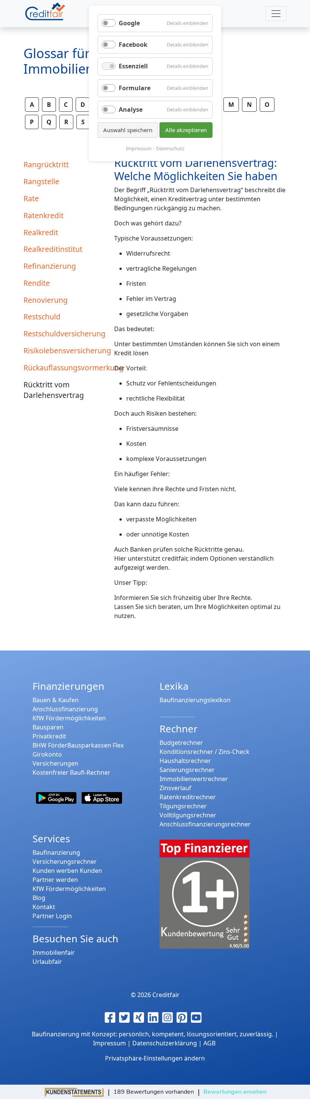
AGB (209, 1043)
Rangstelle (41, 181)
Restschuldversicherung (64, 333)
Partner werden (55, 880)
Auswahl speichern (127, 130)
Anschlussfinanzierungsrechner (205, 824)
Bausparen (48, 727)
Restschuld (41, 316)
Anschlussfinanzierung (65, 709)
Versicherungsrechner (65, 861)
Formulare (134, 88)
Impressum (139, 148)
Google (129, 23)
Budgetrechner (181, 742)
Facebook (133, 44)
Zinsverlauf (175, 788)
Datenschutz (170, 148)
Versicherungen (55, 763)
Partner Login (52, 916)
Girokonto (47, 754)
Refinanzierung (49, 266)
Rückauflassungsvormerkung (64, 367)
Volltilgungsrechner (188, 815)
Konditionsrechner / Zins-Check (205, 752)
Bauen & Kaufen (56, 700)
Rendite (36, 283)
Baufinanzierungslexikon (195, 700)
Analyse (131, 109)
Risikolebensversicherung (64, 350)
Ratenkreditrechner (188, 797)
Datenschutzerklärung (164, 1043)
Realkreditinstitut (52, 249)
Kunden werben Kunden (67, 870)
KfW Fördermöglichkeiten (69, 718)
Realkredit (40, 232)
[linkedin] (155, 1017)
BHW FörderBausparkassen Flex (78, 745)
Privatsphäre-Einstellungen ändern (155, 1058)
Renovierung (45, 300)
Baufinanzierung (56, 852)
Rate (31, 198)
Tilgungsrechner (183, 806)
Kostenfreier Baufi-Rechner (71, 772)
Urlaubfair (47, 961)
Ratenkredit (43, 215)
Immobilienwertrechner (194, 779)
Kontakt (44, 907)
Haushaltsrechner (185, 761)
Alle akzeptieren (186, 130)
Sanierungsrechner (187, 770)
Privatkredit (49, 736)
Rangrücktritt (46, 164)
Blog (39, 898)
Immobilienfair (54, 952)
